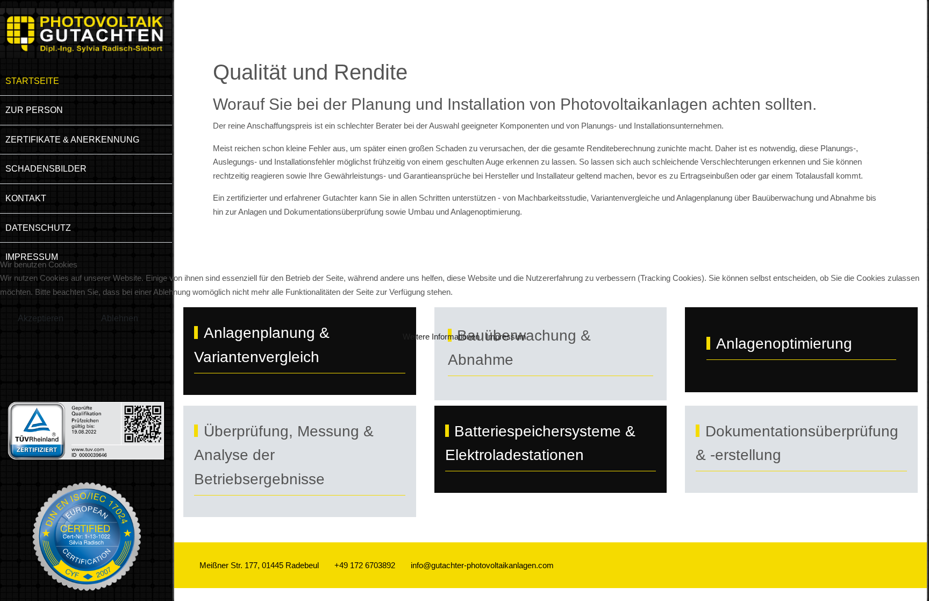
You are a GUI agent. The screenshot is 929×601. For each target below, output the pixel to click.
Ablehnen (119, 318)
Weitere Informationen (441, 336)
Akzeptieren (40, 318)
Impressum (506, 336)
